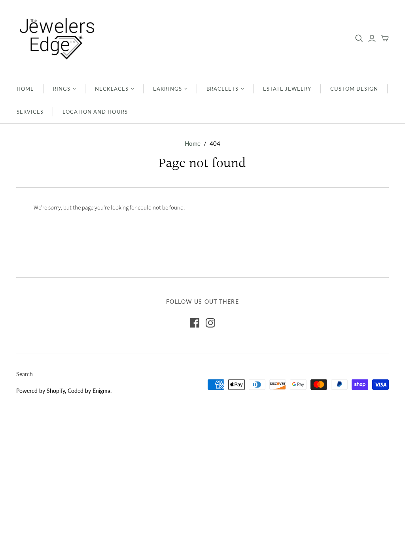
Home (25, 89)
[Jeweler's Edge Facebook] (194, 323)
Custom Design (354, 89)
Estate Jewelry (287, 89)
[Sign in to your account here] (372, 38)
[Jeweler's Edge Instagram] (210, 323)
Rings (61, 89)
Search (24, 374)
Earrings (167, 89)
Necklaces (112, 89)
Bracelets (222, 89)
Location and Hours (95, 112)
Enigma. (102, 390)
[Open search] (359, 38)
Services (30, 112)
